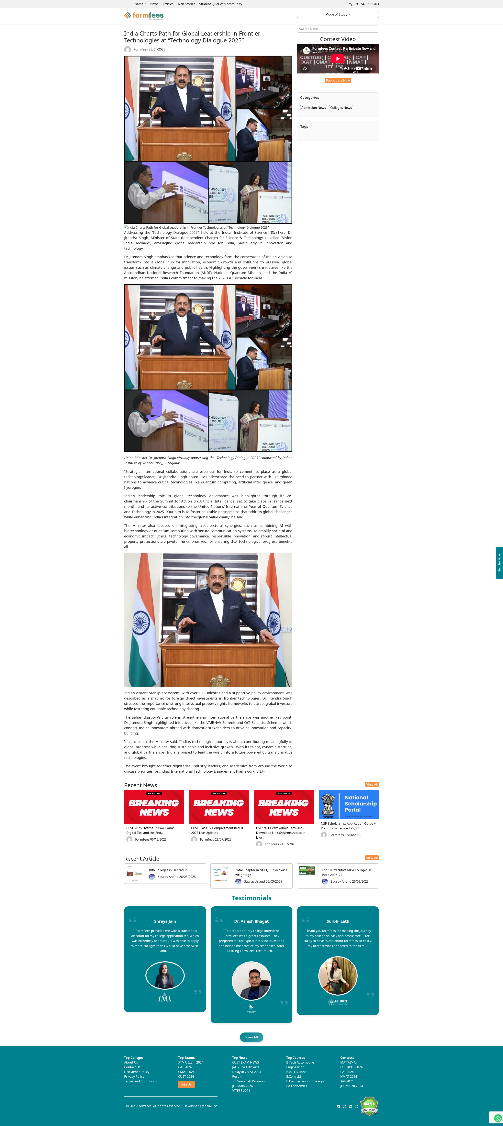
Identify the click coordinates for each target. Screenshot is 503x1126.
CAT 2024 (185, 1067)
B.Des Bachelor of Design (305, 1081)
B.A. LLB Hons (296, 1072)
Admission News (313, 107)
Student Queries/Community (220, 4)
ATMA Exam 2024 (190, 1062)
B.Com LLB (294, 1076)
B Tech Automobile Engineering (300, 1064)
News (154, 4)
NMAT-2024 (348, 1076)
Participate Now (338, 80)
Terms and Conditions (140, 1081)
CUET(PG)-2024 (351, 1067)
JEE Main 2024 (242, 1086)
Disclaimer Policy (136, 1072)
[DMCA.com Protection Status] (369, 1106)
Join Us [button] (186, 1084)
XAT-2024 (346, 1081)
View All (372, 784)
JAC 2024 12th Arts (245, 1067)
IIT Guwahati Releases (248, 1081)
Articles (167, 4)
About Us (131, 1062)
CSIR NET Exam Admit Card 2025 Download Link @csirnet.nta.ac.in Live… (280, 833)
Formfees (141, 49)
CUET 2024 (186, 1076)
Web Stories (186, 4)
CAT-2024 (347, 1072)
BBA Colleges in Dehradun (168, 870)
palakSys (211, 1106)
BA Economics (296, 1086)
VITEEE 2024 (241, 1090)
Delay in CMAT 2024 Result (246, 1074)
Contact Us (132, 1067)
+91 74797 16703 (366, 4)
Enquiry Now (499, 563)
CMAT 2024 (186, 1072)
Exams (139, 4)
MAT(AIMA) (348, 1062)
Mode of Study (336, 14)
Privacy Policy (134, 1076)
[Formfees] (208, 16)
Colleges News (341, 107)
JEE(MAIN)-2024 (351, 1086)
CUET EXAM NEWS (245, 1062)
